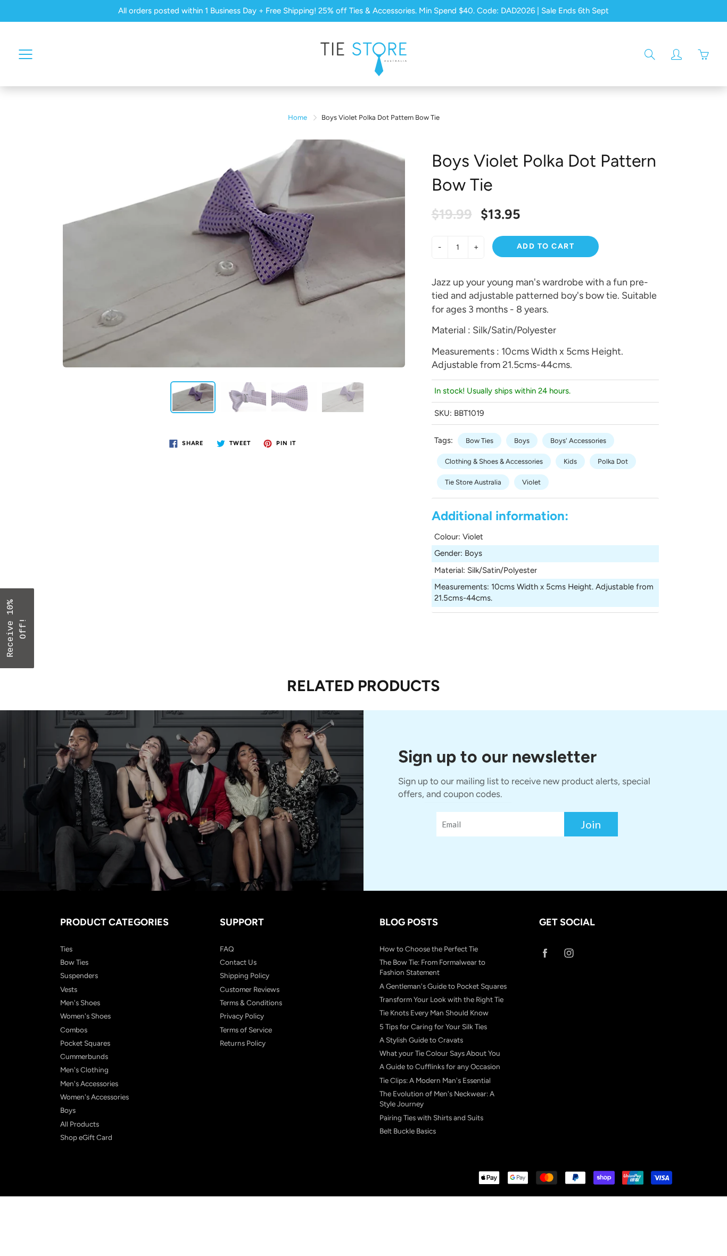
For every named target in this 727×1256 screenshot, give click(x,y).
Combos (73, 1029)
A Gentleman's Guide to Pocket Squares (443, 986)
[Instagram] (568, 953)
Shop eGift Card (86, 1137)
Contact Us (238, 962)
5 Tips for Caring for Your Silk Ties (433, 1026)
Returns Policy (243, 1043)
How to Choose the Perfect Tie (428, 949)
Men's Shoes (80, 1002)
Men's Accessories (89, 1083)
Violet (531, 482)
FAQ (227, 949)
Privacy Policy (242, 1016)
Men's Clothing (84, 1069)
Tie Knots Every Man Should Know (434, 1012)
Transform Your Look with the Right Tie (441, 999)
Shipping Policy (244, 975)
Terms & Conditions (251, 1002)
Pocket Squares (85, 1043)
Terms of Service (246, 1029)
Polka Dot (613, 461)
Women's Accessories (94, 1097)
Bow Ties (479, 441)
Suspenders (79, 975)
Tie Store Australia (473, 482)
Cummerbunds (84, 1056)
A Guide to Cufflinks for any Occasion (439, 1066)
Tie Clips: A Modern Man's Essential (435, 1080)
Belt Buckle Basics (407, 1131)
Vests (68, 989)
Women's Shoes (85, 1016)
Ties (66, 949)
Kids (570, 461)
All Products (79, 1124)
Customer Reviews (249, 989)
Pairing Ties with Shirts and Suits (431, 1117)
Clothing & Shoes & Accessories (494, 461)
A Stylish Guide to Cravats (421, 1040)
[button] (17, 628)
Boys (522, 441)
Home (297, 117)
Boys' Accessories (578, 441)
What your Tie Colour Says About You (439, 1053)
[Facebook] (544, 953)
